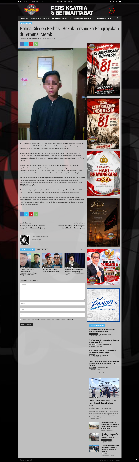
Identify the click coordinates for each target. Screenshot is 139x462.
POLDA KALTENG (105, 428)
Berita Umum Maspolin (82, 18)
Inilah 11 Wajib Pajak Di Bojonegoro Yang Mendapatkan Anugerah (71, 227)
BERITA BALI (92, 344)
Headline (24, 18)
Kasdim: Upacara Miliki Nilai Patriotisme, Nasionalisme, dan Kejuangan (102, 330)
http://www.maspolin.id (37, 239)
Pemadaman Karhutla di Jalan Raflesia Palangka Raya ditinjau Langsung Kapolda (110, 424)
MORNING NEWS (93, 334)
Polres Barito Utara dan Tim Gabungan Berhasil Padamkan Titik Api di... (109, 436)
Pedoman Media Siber (60, 1)
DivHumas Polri (93, 397)
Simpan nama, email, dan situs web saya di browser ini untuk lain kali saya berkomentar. (48, 320)
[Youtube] (120, 1)
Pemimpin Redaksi (105, 334)
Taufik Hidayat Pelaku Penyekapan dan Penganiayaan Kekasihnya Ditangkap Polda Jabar (28, 272)
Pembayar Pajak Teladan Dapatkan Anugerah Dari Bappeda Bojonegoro (33, 227)
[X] (117, 1)
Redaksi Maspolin (102, 355)
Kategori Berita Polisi (39, 18)
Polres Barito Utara (106, 440)
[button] (117, 18)
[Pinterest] (31, 44)
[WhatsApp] (36, 44)
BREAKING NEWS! (25, 23)
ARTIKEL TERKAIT (27, 250)
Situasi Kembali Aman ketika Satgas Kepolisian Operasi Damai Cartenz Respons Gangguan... (110, 448)
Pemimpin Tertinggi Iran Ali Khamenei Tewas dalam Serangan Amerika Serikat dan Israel (75, 272)
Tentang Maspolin (102, 18)
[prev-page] (82, 249)
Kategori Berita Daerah (60, 18)
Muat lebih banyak (104, 373)
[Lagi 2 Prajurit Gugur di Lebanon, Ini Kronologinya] (52, 260)
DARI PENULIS (42, 250)
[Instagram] (113, 1)
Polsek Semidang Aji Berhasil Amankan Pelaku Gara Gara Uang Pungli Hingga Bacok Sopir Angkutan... (104, 363)
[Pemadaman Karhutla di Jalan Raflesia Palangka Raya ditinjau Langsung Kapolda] (94, 425)
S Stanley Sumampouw (31, 39)
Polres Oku (92, 367)
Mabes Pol (92, 355)
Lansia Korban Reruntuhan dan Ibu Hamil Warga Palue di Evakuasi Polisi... (102, 403)
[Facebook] (110, 1)
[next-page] (84, 249)
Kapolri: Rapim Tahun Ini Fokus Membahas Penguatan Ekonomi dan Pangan (102, 352)
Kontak (70, 1)
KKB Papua (104, 453)
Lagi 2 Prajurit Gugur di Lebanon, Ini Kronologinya (50, 270)
